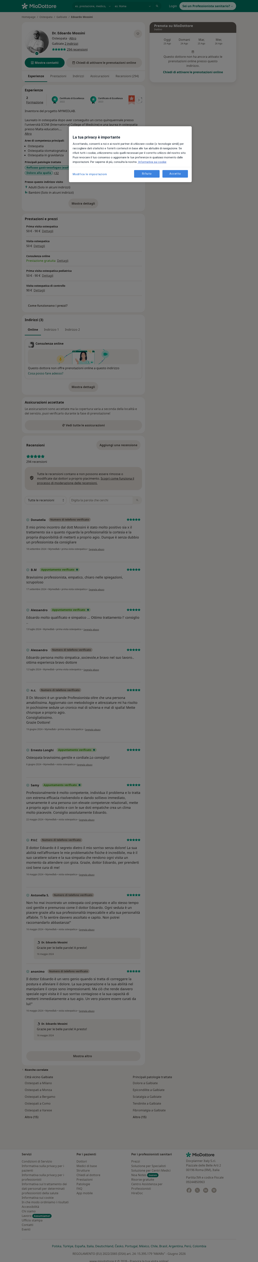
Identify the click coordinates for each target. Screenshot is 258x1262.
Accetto (175, 173)
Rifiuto (146, 173)
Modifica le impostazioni (90, 174)
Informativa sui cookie (151, 162)
